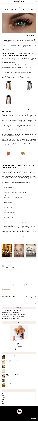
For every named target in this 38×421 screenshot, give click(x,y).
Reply (7, 269)
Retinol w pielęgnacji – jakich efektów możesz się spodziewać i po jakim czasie (13, 314)
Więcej (29, 418)
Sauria (5, 35)
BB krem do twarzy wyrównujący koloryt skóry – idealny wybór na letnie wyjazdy (13, 316)
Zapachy (3, 403)
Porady (3, 399)
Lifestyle (3, 393)
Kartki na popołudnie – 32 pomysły (11, 383)
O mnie (13, 418)
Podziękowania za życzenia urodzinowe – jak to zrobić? (14, 369)
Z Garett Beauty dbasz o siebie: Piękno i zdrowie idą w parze (10, 318)
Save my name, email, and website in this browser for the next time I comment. (13, 286)
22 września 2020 (19, 11)
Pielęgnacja (3, 397)
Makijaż (19, 7)
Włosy (2, 401)
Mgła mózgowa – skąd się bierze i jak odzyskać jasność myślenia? (11, 310)
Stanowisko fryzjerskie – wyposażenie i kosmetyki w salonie (10, 312)
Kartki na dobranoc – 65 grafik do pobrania (12, 355)
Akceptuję (33, 418)
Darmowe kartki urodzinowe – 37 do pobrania (12, 360)
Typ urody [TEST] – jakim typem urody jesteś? (12, 374)
